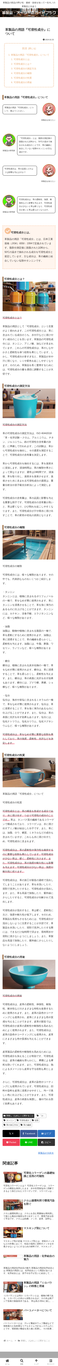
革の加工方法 (12, 1125)
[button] (46, 1142)
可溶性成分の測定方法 (25, 68)
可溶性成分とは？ (23, 64)
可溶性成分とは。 (23, 59)
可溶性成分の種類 (23, 73)
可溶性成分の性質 (23, 78)
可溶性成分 (24, 1120)
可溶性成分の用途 (23, 82)
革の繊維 (27, 1125)
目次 (24, 48)
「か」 (42, 1116)
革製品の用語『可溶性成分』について (30, 55)
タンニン (10, 1120)
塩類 (36, 1120)
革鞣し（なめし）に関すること (19, 1116)
